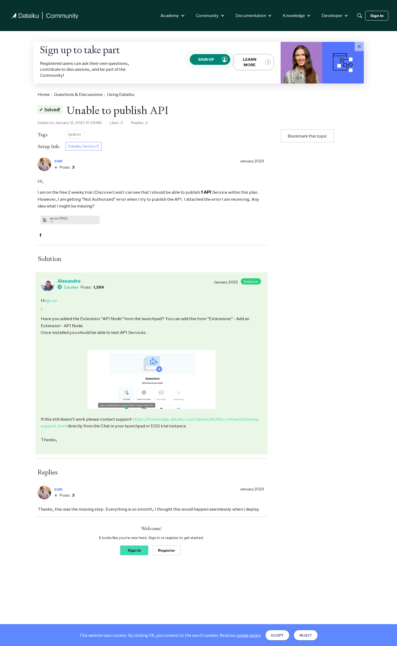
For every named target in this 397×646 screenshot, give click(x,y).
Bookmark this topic (307, 136)
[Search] (360, 16)
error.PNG (59, 218)
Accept (277, 635)
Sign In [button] (134, 550)
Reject (306, 635)
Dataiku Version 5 (83, 146)
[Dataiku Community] (44, 15)
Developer (332, 15)
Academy (169, 15)
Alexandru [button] (69, 281)
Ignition (74, 134)
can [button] (58, 160)
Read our (240, 635)
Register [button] (166, 550)
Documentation (250, 15)
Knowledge (294, 15)
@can (51, 300)
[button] (359, 46)
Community (207, 15)
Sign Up (206, 59)
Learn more (249, 62)
